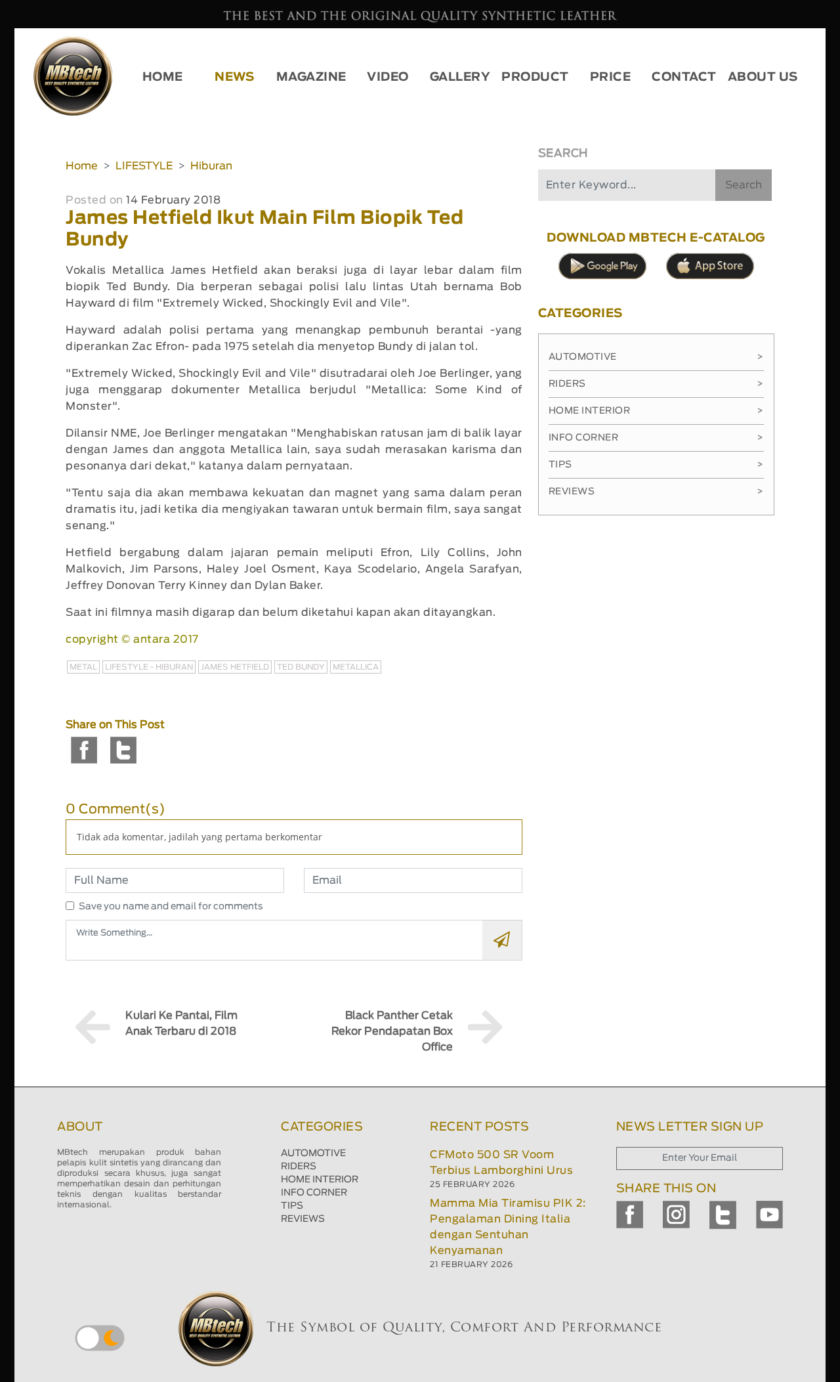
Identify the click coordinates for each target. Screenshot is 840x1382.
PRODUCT (535, 77)
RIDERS (298, 1166)
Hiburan (211, 166)
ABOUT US (763, 77)
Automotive (656, 357)
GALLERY (460, 77)
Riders (656, 384)
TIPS (292, 1206)
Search (743, 185)
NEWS (234, 77)
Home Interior (656, 411)
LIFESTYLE (144, 166)
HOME (162, 77)
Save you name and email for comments (171, 906)
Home (82, 166)
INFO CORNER (314, 1193)
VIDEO (388, 77)
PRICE (610, 77)
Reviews (656, 491)
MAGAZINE (311, 77)
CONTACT (684, 77)
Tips (656, 464)
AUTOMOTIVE (313, 1153)
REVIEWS (303, 1219)
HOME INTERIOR (319, 1179)
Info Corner (656, 438)
